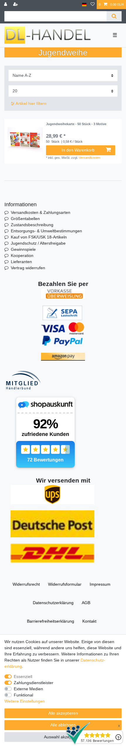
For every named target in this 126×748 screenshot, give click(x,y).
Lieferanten (21, 261)
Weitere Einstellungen (24, 701)
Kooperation (22, 255)
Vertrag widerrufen (28, 267)
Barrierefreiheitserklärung (50, 621)
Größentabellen (25, 218)
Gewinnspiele (23, 249)
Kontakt (89, 621)
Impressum (100, 584)
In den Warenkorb (78, 150)
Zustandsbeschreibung (32, 224)
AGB (86, 602)
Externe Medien (28, 688)
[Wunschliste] (92, 4)
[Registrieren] (16, 4)
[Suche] (114, 16)
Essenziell (23, 676)
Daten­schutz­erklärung (53, 602)
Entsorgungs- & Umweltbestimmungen (46, 231)
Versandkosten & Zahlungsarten (40, 212)
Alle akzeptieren (63, 713)
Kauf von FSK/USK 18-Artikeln (39, 237)
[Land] (84, 4)
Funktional (23, 695)
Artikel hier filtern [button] (31, 103)
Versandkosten (89, 157)
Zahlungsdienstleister (33, 682)
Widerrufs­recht (26, 584)
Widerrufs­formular (64, 584)
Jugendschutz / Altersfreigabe (38, 243)
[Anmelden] (6, 4)
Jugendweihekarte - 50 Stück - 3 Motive (76, 124)
